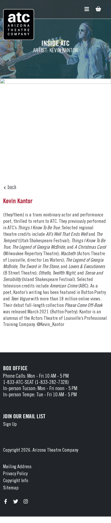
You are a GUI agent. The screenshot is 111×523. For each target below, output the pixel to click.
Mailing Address (17, 467)
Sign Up (10, 424)
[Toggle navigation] (87, 9)
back (11, 187)
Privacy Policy (15, 474)
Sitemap (11, 488)
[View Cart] (97, 9)
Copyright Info (15, 481)
